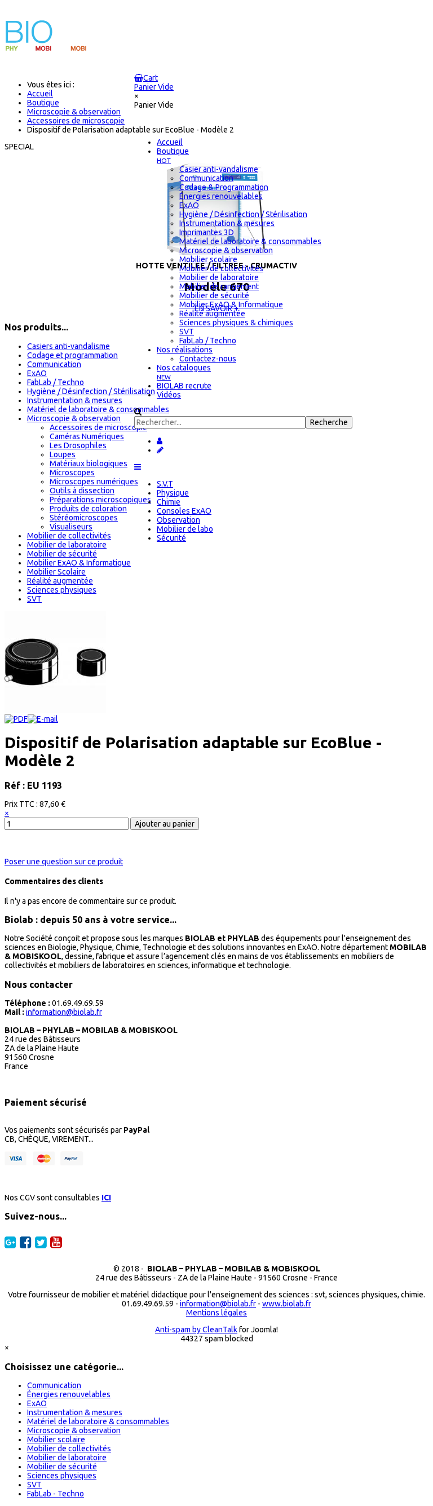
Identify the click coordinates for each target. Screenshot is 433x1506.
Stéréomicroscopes (84, 517)
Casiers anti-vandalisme (68, 346)
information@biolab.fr (64, 1012)
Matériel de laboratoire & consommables (98, 409)
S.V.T (165, 483)
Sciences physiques (61, 589)
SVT (34, 598)
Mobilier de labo (185, 528)
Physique (173, 492)
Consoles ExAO (184, 510)
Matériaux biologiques (88, 463)
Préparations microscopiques (100, 499)
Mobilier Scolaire (56, 571)
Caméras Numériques (87, 436)
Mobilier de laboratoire (67, 544)
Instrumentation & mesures (74, 400)
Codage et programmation (72, 355)
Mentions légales (216, 1312)
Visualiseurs (71, 526)
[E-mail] (43, 718)
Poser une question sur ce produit (64, 861)
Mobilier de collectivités (69, 535)
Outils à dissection (82, 490)
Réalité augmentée (60, 580)
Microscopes (72, 472)
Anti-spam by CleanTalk (196, 1329)
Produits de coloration (88, 508)
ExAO (37, 373)
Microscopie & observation (74, 418)
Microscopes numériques (94, 481)
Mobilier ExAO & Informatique (79, 562)
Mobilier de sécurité (62, 553)
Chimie (168, 501)
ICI (106, 1197)
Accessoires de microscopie (98, 427)
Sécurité (171, 537)
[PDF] (16, 718)
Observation (178, 519)
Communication (54, 364)
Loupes (63, 454)
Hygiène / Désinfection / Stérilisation (91, 391)
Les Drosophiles (78, 445)
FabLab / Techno (55, 382)
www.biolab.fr (286, 1303)
